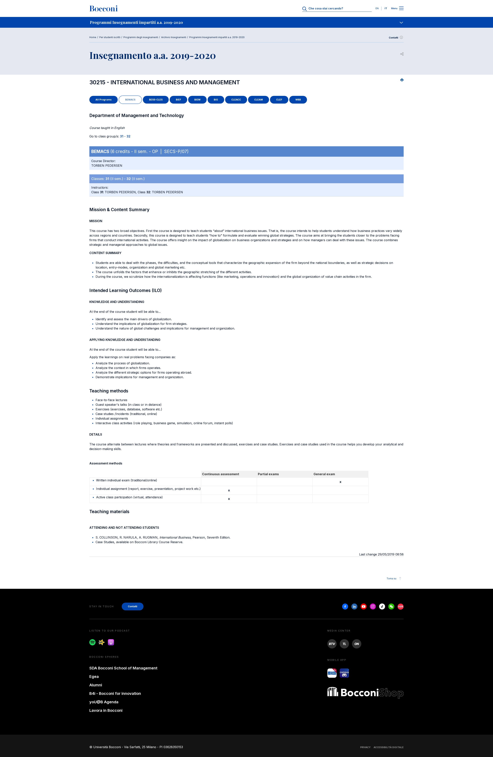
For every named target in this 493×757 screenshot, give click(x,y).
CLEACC (236, 99)
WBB (298, 99)
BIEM (197, 99)
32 (128, 136)
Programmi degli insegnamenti (140, 37)
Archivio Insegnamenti (173, 37)
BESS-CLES (156, 99)
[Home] (103, 8)
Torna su (391, 578)
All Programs (104, 99)
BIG (216, 99)
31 (121, 136)
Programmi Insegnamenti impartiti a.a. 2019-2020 (217, 37)
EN (377, 8)
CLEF (279, 99)
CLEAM (258, 99)
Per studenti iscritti (109, 37)
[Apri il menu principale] (401, 8)
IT (386, 8)
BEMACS (130, 99)
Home (92, 37)
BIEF (178, 99)
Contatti (393, 37)
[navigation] (246, 22)
